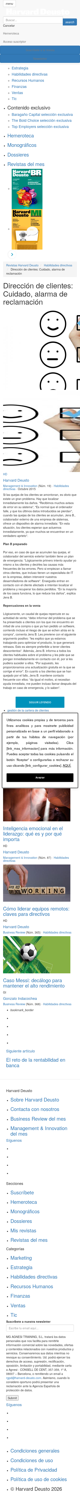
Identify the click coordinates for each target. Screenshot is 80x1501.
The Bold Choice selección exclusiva (42, 120)
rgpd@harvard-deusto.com (23, 1378)
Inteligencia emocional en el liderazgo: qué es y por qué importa (33, 833)
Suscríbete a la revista (40, 50)
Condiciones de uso (31, 1460)
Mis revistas (23, 1230)
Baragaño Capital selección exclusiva (42, 114)
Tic (14, 98)
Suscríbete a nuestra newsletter (28, 1321)
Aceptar (40, 777)
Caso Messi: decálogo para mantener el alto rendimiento (34, 982)
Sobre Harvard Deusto (34, 1099)
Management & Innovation (20, 486)
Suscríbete (22, 1192)
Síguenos (14, 1140)
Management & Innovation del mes (38, 1130)
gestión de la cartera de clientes (28, 710)
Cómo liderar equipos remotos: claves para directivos (36, 911)
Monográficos (22, 144)
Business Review (14, 932)
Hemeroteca (11, 33)
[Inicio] (40, 12)
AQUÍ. (67, 765)
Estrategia (20, 67)
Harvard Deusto (16, 480)
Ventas (17, 92)
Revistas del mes (26, 163)
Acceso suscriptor (14, 41)
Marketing (21, 1257)
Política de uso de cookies (38, 1479)
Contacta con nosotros (34, 1108)
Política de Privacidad (33, 1469)
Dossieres (18, 154)
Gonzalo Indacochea (20, 998)
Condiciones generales (34, 1450)
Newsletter (40, 58)
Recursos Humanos (28, 80)
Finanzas (19, 86)
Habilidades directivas (30, 74)
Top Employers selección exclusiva (40, 126)
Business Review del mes (38, 1118)
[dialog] (40, 750)
